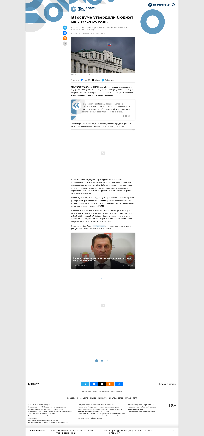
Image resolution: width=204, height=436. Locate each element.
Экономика (99, 288)
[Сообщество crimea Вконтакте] (94, 384)
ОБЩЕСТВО (96, 392)
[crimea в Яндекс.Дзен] (102, 384)
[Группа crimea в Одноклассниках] (110, 384)
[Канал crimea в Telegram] (85, 384)
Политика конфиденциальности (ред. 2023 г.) (44, 420)
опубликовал (98, 226)
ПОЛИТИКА (86, 392)
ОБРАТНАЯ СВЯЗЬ (116, 398)
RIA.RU (128, 398)
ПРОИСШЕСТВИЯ (108, 392)
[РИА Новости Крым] (83, 9)
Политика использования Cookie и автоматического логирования (47, 417)
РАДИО (93, 398)
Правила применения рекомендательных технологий (48, 423)
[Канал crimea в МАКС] (119, 384)
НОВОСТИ (71, 398)
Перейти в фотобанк (94, 75)
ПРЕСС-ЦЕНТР (82, 398)
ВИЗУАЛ (119, 392)
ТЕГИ (135, 398)
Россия (108, 288)
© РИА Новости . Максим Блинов (79, 75)
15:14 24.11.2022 (75, 33)
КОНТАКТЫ (102, 398)
